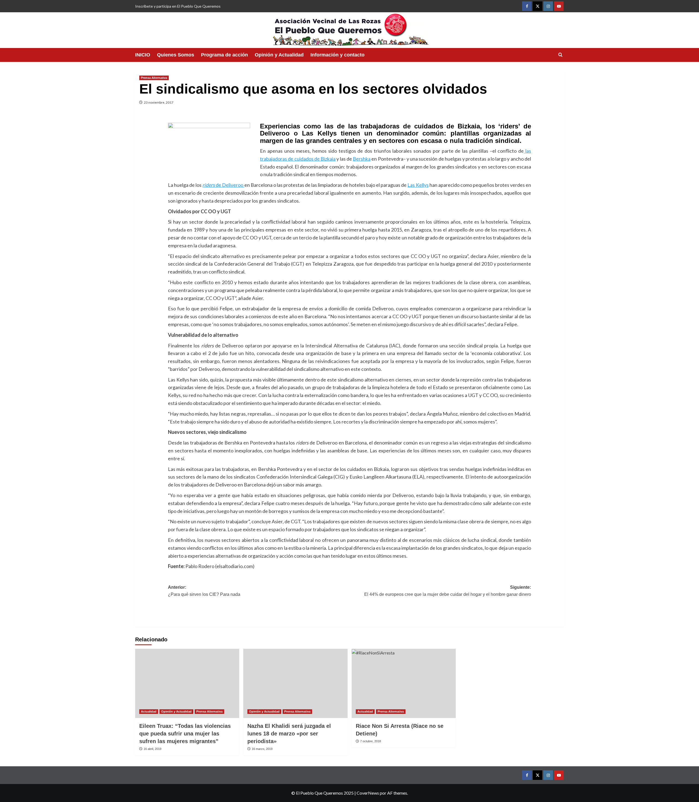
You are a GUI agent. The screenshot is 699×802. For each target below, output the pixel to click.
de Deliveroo (223, 185)
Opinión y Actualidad (279, 55)
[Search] (560, 55)
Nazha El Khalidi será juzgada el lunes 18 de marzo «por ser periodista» (289, 733)
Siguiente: (447, 591)
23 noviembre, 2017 (158, 102)
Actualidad (148, 711)
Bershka (362, 159)
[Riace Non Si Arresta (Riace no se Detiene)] (404, 683)
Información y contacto (337, 55)
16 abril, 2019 (152, 748)
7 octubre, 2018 (370, 741)
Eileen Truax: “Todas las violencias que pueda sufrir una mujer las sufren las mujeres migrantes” (185, 733)
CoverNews (368, 792)
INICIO (142, 55)
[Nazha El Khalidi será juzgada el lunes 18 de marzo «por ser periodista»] (295, 683)
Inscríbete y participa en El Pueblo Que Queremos (178, 6)
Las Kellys (417, 185)
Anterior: (204, 591)
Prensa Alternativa (154, 77)
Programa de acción (224, 55)
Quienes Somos (175, 55)
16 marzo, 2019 (262, 748)
